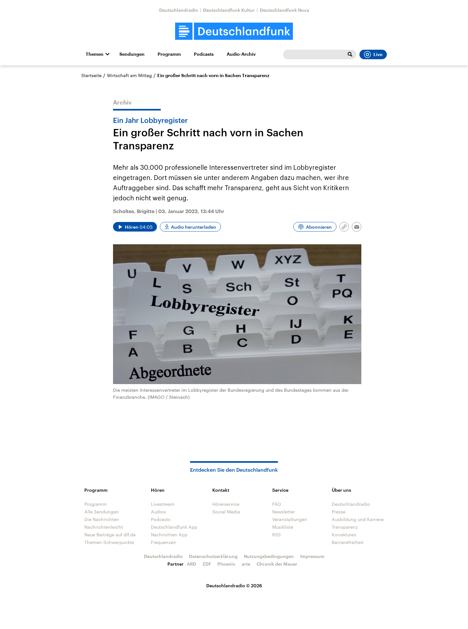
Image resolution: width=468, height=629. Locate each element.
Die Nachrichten (101, 519)
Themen (94, 54)
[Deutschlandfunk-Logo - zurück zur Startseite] (234, 31)
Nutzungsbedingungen (269, 556)
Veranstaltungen (289, 519)
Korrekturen (344, 534)
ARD (191, 564)
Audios (158, 511)
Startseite (91, 75)
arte (246, 564)
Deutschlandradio (178, 10)
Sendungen (132, 54)
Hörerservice (225, 504)
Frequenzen (163, 542)
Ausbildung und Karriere (358, 519)
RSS (276, 534)
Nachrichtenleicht (103, 527)
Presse (338, 511)
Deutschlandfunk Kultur (229, 10)
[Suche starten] (350, 54)
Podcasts (204, 54)
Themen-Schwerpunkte (109, 542)
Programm (169, 54)
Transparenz (345, 527)
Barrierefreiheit (348, 542)
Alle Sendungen (101, 511)
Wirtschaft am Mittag (129, 75)
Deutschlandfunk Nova (284, 10)
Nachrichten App (169, 534)
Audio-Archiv (241, 54)
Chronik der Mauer (277, 564)
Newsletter (283, 511)
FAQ (276, 504)
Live (377, 54)
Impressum (312, 556)
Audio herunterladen (193, 227)
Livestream (162, 504)
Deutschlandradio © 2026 (234, 585)
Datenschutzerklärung (213, 556)
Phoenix (226, 564)
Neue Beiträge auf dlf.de (110, 534)
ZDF (206, 564)
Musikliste (282, 527)
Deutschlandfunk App (174, 527)
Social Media (226, 511)
